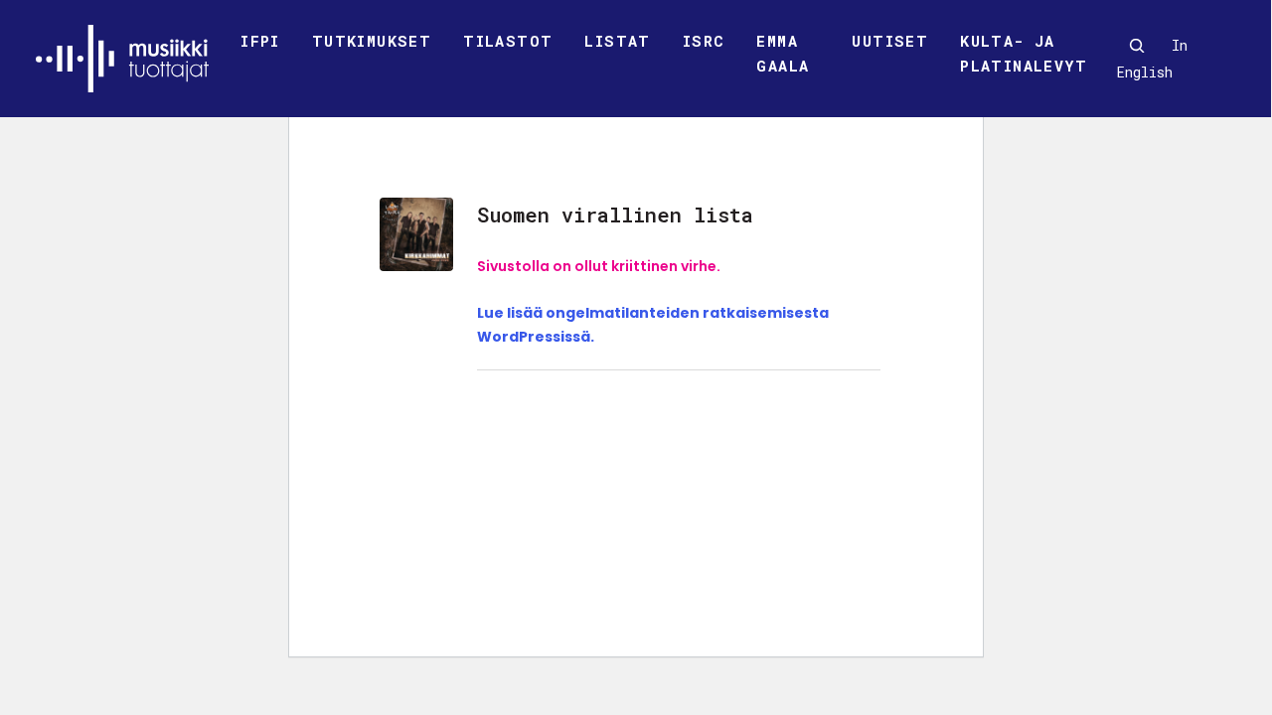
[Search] (1137, 46)
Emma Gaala (782, 53)
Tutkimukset (371, 41)
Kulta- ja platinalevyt (1023, 53)
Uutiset (890, 41)
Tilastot (508, 41)
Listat (617, 41)
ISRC (704, 41)
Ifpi (260, 41)
